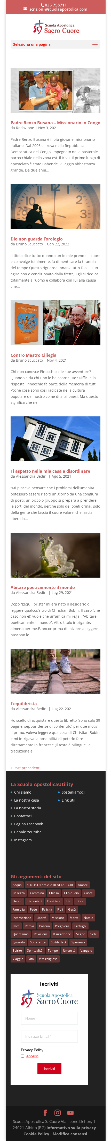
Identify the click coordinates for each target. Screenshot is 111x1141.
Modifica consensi (70, 1133)
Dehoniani (34, 901)
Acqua (17, 885)
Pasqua (44, 926)
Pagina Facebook (28, 823)
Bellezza (19, 893)
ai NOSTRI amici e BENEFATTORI (50, 885)
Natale (88, 917)
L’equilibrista (24, 704)
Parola (29, 926)
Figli (60, 909)
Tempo (53, 950)
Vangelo (86, 950)
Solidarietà (58, 942)
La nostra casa (26, 800)
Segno (80, 934)
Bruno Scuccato (29, 244)
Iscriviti (49, 1069)
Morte (74, 917)
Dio (68, 901)
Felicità (47, 909)
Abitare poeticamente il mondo (43, 587)
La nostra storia (27, 807)
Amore (83, 885)
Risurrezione (62, 934)
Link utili (69, 800)
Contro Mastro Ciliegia (34, 355)
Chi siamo (22, 792)
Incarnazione (22, 917)
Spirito (17, 950)
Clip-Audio (71, 893)
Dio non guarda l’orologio (37, 239)
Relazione (41, 934)
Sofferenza (38, 942)
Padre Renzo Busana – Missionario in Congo (55, 123)
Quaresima (21, 934)
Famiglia (19, 909)
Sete (93, 934)
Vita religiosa (48, 959)
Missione (58, 917)
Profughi (80, 926)
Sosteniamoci (73, 792)
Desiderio (54, 901)
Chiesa (54, 893)
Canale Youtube (28, 831)
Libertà (41, 917)
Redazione (25, 127)
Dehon (17, 901)
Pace (16, 926)
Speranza (78, 942)
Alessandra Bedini (31, 476)
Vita (31, 959)
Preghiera (62, 926)
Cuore (88, 893)
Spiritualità (35, 950)
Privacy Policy (32, 1050)
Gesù (72, 909)
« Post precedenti (26, 767)
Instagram (23, 839)
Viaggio (18, 959)
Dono (80, 901)
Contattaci (23, 815)
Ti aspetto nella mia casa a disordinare (50, 471)
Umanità (69, 950)
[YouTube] (70, 1113)
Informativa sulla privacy (71, 1127)
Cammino (37, 893)
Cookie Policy (36, 1133)
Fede (33, 909)
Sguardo (19, 942)
